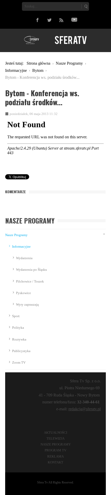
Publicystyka (21, 351)
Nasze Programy (16, 235)
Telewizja (55, 438)
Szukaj (85, 6)
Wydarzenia (24, 258)
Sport (16, 316)
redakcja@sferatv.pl (84, 409)
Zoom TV (19, 362)
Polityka (18, 327)
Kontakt (55, 462)
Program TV (55, 450)
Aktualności (55, 432)
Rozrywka (19, 339)
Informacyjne (21, 246)
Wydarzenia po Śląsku (31, 269)
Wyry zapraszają (27, 304)
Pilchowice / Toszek (30, 281)
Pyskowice (23, 293)
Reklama (55, 456)
